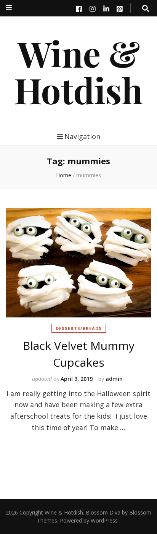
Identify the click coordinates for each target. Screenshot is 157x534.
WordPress (104, 520)
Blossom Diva (103, 512)
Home (63, 175)
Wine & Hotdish (78, 71)
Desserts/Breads (79, 328)
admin (114, 378)
